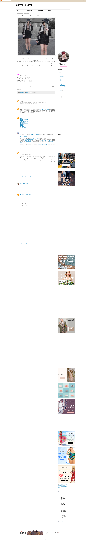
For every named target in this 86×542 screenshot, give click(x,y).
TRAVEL (32, 10)
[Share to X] (32, 92)
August (60, 77)
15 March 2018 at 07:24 (31, 99)
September (61, 76)
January (60, 90)
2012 (59, 99)
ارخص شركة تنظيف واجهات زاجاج (43, 144)
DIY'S (24, 10)
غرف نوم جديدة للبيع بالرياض (24, 178)
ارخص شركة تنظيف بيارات (46, 140)
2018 (59, 75)
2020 (59, 72)
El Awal (21, 183)
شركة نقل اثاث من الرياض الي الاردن (25, 172)
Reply (20, 104)
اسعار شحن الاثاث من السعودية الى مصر (25, 185)
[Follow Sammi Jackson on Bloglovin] (63, 66)
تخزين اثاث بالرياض (22, 173)
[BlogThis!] (31, 92)
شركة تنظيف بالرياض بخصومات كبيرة (25, 188)
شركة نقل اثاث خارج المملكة (24, 174)
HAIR (21, 10)
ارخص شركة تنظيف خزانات (35, 134)
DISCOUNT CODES (48, 10)
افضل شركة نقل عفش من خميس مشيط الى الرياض (27, 186)
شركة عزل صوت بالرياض (23, 177)
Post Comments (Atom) (24, 243)
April (60, 80)
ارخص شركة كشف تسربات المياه (30, 139)
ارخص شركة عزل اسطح (23, 136)
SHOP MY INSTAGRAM (39, 10)
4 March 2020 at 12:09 (26, 151)
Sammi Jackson (24, 5)
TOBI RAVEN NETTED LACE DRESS (63, 85)
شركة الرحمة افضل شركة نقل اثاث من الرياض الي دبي (28, 171)
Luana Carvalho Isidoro (23, 99)
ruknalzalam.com (22, 194)
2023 (59, 71)
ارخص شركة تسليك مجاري (27, 140)
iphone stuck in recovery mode (44, 109)
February (61, 89)
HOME (18, 10)
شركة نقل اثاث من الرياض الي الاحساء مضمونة (26, 187)
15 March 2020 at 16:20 (26, 183)
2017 (59, 92)
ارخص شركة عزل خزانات (34, 138)
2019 (59, 73)
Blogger (47, 539)
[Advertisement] (36, 233)
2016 (59, 93)
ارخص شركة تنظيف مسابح (29, 141)
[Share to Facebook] (34, 92)
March (60, 81)
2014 (59, 96)
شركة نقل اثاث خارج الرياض (24, 175)
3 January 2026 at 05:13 (29, 194)
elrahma (21, 151)
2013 (59, 97)
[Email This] (30, 92)
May (60, 79)
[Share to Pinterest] (35, 92)
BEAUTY (28, 10)
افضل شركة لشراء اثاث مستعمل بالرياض (26, 176)
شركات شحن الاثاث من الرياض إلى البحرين (26, 184)
